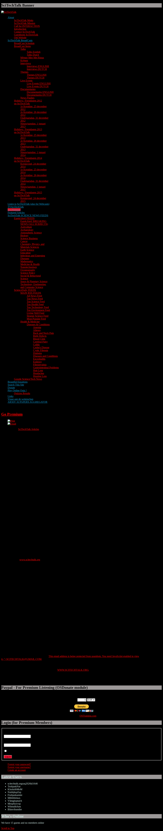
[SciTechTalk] (8, 12)
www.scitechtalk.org (29, 559)
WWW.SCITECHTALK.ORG (73, 670)
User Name (9, 733)
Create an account (17, 770)
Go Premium (12, 414)
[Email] (12, 423)
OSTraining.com (88, 715)
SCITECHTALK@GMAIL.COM (23, 659)
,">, (22, 659)
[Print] (11, 421)
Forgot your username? (19, 767)
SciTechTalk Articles (28, 429)
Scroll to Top (7, 828)
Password (9, 742)
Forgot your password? (19, 764)
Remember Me (15, 751)
